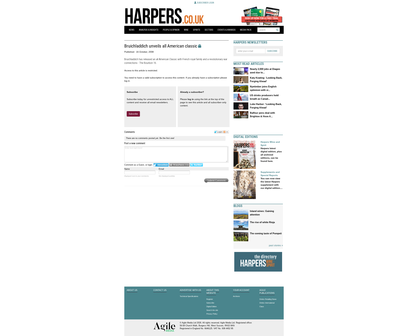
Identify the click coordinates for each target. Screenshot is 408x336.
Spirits (196, 30)
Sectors (209, 30)
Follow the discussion (226, 131)
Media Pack (245, 30)
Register (209, 299)
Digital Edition (211, 306)
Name (127, 169)
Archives (236, 296)
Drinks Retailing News (268, 299)
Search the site (212, 310)
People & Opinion (171, 30)
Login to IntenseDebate (161, 164)
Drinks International (266, 303)
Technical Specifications (189, 296)
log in (191, 99)
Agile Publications (267, 291)
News (131, 30)
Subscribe (133, 114)
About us (132, 290)
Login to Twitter (196, 164)
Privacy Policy (211, 314)
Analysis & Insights (148, 30)
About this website (212, 291)
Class (261, 306)
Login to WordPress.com (179, 164)
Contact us (160, 290)
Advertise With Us (190, 290)
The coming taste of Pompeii (266, 233)
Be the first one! (167, 138)
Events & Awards (227, 30)
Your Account (241, 290)
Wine (186, 30)
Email (161, 169)
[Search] (277, 29)
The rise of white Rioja (262, 222)
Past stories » (276, 245)
